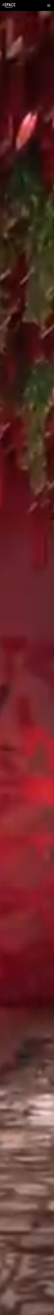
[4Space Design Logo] (9, 5)
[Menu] (49, 5)
